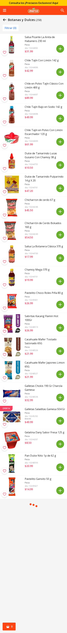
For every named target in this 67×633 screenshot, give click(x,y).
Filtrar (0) (10, 28)
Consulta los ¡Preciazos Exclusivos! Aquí (33, 3)
